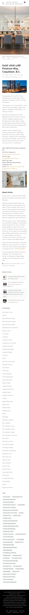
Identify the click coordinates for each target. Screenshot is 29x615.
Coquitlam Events (17, 515)
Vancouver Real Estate (8, 579)
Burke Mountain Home (17, 496)
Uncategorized (6, 481)
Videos (4, 484)
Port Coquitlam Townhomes (9, 563)
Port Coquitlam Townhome (9, 435)
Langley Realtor (6, 392)
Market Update (6, 407)
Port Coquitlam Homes (8, 429)
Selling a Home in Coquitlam (9, 574)
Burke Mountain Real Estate (9, 499)
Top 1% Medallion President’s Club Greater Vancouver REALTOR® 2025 (13, 284)
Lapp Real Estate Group (10, 158)
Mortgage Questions (17, 555)
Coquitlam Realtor (16, 263)
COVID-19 (5, 355)
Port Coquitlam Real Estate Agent (10, 560)
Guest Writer (5, 367)
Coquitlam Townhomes (8, 534)
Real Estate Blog (6, 571)
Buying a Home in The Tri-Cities (10, 512)
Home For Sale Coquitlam (8, 539)
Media (4, 413)
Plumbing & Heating (7, 420)
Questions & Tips (7, 453)
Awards (4, 315)
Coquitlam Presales (7, 346)
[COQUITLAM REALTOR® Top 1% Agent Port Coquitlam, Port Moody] (11, 3)
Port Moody (5, 438)
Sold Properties (11, 265)
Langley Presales (7, 386)
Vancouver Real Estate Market (9, 582)
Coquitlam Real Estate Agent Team (10, 526)
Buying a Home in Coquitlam (9, 507)
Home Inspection (7, 374)
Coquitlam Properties (8, 349)
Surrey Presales (6, 469)
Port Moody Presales (8, 444)
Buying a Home (6, 330)
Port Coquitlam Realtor (8, 432)
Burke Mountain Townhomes (10, 327)
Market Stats (5, 404)
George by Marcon (7, 364)
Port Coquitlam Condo (8, 426)
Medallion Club (6, 410)
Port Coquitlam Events (17, 558)
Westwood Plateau (7, 487)
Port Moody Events (17, 566)
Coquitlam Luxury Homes (9, 343)
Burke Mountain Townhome (9, 504)
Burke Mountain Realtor (8, 324)
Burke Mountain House (8, 318)
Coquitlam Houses (7, 518)
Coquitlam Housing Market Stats (10, 520)
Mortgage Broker (7, 555)
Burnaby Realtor (21, 504)
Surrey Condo (6, 466)
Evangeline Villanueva (21, 534)
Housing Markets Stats (8, 542)
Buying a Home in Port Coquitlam (10, 510)
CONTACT (9, 612)
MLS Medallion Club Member (9, 552)
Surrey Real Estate (7, 472)
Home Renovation (7, 380)
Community (5, 334)
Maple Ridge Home (7, 401)
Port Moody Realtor (7, 447)
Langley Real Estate (7, 389)
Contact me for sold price (11, 154)
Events (4, 358)
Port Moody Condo (7, 441)
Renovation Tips (6, 457)
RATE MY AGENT (20, 249)
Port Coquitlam (6, 423)
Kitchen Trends (6, 383)
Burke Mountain (6, 496)
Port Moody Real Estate (8, 568)
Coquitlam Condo (7, 263)
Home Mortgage (20, 539)
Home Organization (7, 377)
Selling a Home (6, 460)
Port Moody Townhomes (9, 450)
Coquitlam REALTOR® (8, 531)
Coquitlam (5, 337)
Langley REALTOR (19, 542)
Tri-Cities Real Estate (8, 478)
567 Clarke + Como (7, 312)
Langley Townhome (7, 395)
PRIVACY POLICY (15, 612)
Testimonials (5, 475)
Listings (4, 398)
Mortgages (5, 417)
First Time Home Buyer (8, 361)
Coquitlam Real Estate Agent (9, 523)
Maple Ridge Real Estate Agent (10, 547)
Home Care (5, 370)
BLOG (22, 612)
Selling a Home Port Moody (9, 576)
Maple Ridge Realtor (7, 550)
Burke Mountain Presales (9, 321)
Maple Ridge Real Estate (8, 544)
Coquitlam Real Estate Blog (9, 528)
